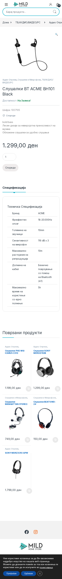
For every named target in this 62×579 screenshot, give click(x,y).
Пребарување (54, 12)
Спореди (10, 115)
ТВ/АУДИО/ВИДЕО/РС (27, 22)
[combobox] (26, 12)
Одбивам (28, 573)
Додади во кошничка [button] (26, 389)
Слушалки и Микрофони (29, 79)
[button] (56, 34)
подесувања (46, 567)
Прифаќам (11, 573)
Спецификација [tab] (14, 187)
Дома (5, 22)
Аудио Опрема (9, 79)
